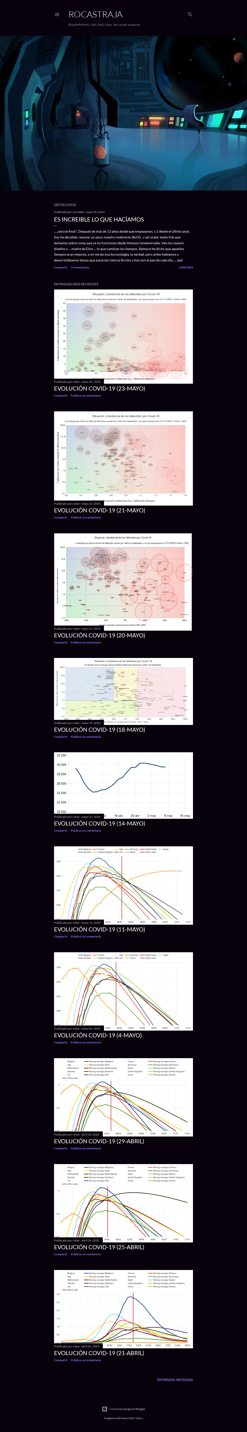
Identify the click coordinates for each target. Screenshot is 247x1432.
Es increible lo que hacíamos (99, 219)
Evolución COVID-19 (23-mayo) (99, 388)
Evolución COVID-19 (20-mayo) (99, 635)
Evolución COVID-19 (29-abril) (99, 1140)
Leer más (186, 267)
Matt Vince (136, 1418)
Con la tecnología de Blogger (127, 1409)
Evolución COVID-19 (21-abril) (99, 1352)
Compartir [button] (61, 267)
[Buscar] (190, 13)
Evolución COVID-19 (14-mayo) (99, 823)
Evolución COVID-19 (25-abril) (99, 1246)
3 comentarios (80, 267)
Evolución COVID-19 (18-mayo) (99, 729)
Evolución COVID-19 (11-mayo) (99, 929)
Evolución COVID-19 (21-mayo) (99, 510)
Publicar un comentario (86, 395)
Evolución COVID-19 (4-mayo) (98, 1035)
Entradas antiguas (175, 1380)
